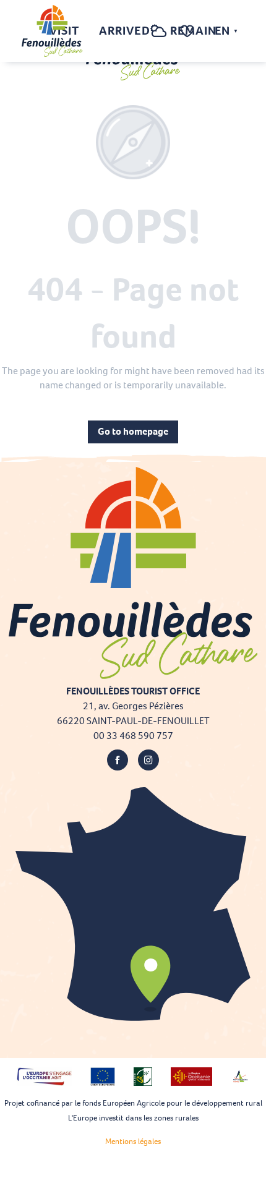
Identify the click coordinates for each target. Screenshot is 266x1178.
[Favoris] (189, 31)
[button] (134, 31)
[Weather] (158, 37)
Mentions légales (133, 1141)
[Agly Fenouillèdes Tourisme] (52, 31)
